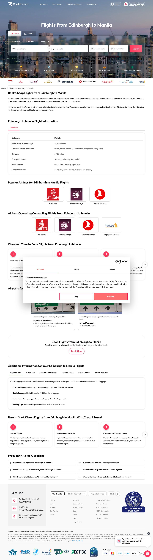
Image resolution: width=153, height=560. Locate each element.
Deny (76, 296)
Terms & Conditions (103, 500)
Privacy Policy (78, 507)
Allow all (110, 296)
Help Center (77, 522)
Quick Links (57, 494)
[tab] (13, 128)
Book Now (76, 351)
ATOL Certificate (102, 515)
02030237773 (137, 5)
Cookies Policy (78, 504)
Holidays (53, 507)
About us (76, 500)
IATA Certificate (102, 507)
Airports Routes (97, 494)
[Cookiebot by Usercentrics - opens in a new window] (117, 262)
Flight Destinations (74, 4)
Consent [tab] (40, 269)
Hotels (52, 504)
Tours (52, 515)
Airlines (43, 4)
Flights (52, 500)
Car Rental (54, 511)
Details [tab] (76, 269)
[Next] (145, 264)
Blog (74, 511)
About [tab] (112, 269)
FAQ (74, 518)
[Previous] (8, 264)
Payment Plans (101, 504)
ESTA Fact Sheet (102, 518)
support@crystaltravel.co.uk (31, 510)
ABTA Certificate (102, 511)
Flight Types (56, 4)
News (75, 515)
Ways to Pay (91, 4)
